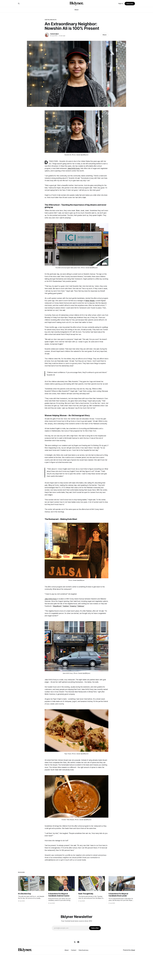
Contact (73, 950)
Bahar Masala (90, 301)
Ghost (133, 950)
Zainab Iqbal (54, 34)
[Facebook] (78, 942)
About (76, 10)
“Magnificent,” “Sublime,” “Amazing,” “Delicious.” (68, 606)
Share (104, 35)
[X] (75, 942)
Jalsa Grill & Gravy (51, 599)
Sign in (120, 3)
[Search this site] (19, 3)
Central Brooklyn (50, 19)
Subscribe (129, 3)
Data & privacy (83, 950)
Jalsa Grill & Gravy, (73, 168)
